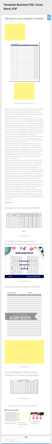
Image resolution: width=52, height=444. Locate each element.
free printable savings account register (15, 405)
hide (12, 202)
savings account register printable (30, 405)
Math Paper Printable (10, 423)
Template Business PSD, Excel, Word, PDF (23, 6)
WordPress (12, 441)
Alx (20, 441)
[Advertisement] (15, 32)
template (7, 21)
